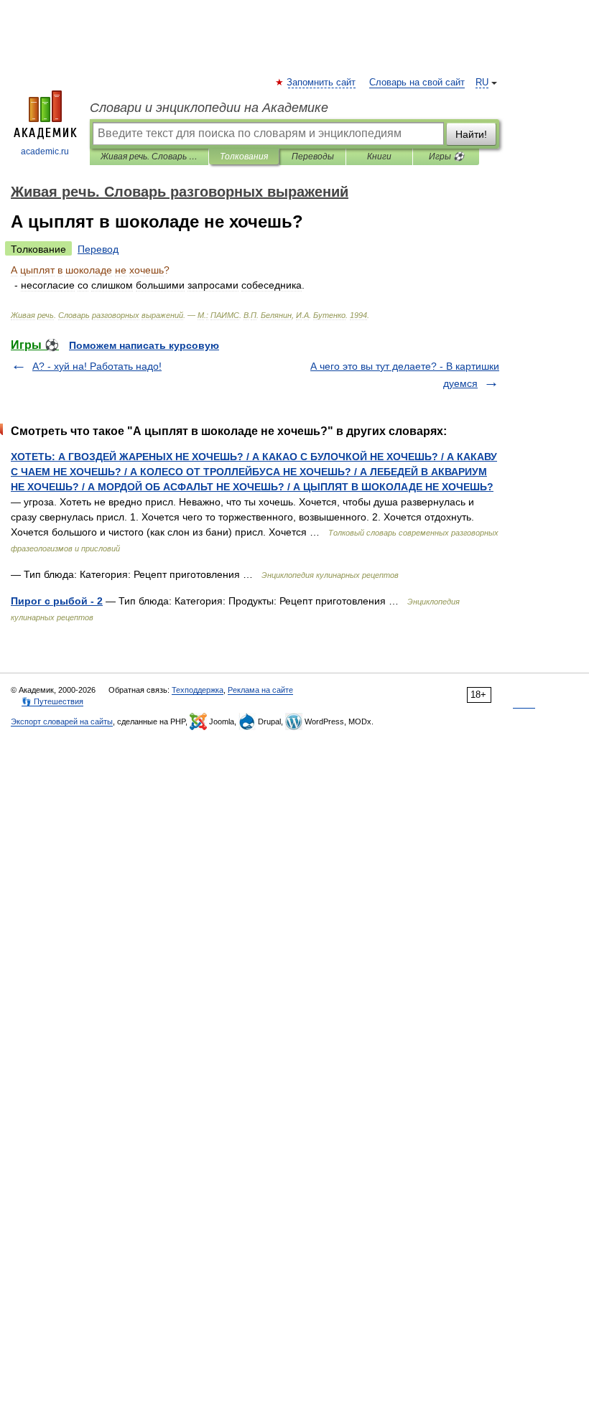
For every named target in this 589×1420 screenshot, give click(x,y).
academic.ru (45, 151)
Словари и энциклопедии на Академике (209, 108)
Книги (379, 156)
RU (482, 83)
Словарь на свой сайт (417, 83)
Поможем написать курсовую (144, 345)
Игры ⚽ (446, 156)
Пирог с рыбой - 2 (57, 601)
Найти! (471, 134)
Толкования (244, 156)
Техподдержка (197, 690)
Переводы (313, 156)
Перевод (98, 249)
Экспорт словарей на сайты (62, 721)
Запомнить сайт (322, 83)
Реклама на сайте (260, 690)
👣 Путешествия (52, 701)
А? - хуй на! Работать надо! (97, 366)
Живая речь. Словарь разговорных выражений (149, 156)
